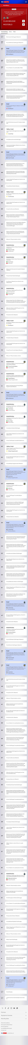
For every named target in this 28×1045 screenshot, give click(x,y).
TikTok (8, 1008)
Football (6, 5)
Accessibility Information (6, 1028)
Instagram (11, 1008)
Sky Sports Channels (6, 1015)
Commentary (4, 31)
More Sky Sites (5, 1018)
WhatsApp (17, 1008)
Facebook (5, 1008)
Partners (3, 1012)
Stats (10, 31)
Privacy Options (4, 1026)
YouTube (14, 1008)
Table (14, 31)
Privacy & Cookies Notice (6, 1024)
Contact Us (3, 1030)
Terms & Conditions (5, 1022)
